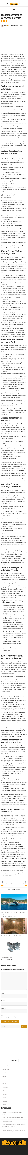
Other (4, 1097)
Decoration (6, 1066)
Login (4, 1090)
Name (3, 993)
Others (11, 28)
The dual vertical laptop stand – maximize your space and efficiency (14, 1125)
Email (3, 1001)
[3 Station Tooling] (14, 947)
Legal (14, 938)
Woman (5, 1104)
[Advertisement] (14, 42)
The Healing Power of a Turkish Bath (12, 936)
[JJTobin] (14, 1141)
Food (4, 1073)
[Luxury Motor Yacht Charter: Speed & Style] (14, 902)
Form (4, 1076)
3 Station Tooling (6, 958)
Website (3, 1008)
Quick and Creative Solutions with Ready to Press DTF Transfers (13, 1131)
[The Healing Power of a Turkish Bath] (14, 926)
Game (4, 1080)
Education (6, 1069)
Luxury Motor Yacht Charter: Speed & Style (12, 1113)
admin (7, 25)
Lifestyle (16, 916)
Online (5, 1094)
